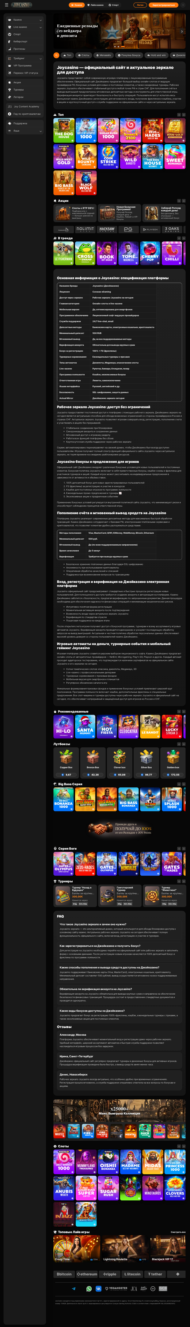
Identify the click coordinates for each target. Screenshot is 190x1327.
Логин (140, 5)
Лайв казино (97, 5)
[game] (130, 156)
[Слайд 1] (116, 46)
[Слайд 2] (120, 46)
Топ (69, 55)
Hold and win (158, 55)
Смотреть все (178, 1232)
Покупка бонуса (130, 55)
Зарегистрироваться (163, 5)
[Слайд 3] (124, 46)
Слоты (85, 55)
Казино (78, 5)
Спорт (115, 5)
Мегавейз (105, 55)
